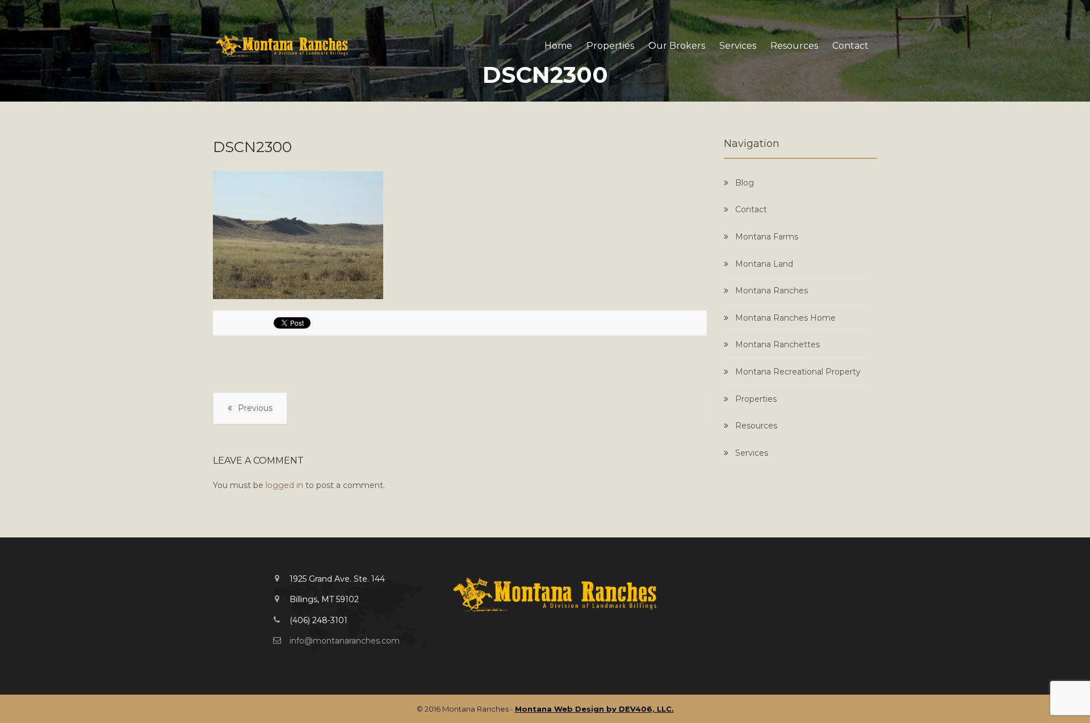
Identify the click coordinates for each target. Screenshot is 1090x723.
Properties (610, 45)
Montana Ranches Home (785, 318)
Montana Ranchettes (777, 344)
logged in (284, 485)
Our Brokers (676, 45)
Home (558, 45)
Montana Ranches (771, 290)
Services (737, 45)
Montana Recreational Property (798, 372)
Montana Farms (766, 237)
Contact (850, 45)
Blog (744, 183)
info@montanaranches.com (345, 641)
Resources (794, 45)
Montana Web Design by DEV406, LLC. (594, 708)
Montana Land (764, 264)
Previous (255, 408)
